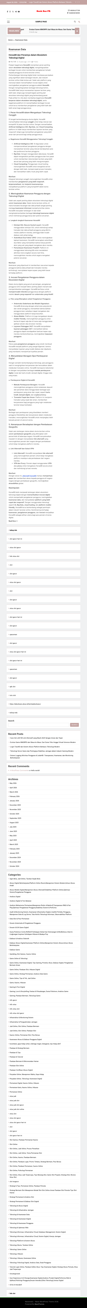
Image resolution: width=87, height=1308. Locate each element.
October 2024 (14, 866)
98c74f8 (13, 62)
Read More (12, 521)
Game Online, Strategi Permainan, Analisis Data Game (29, 974)
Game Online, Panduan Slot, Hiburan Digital (25, 970)
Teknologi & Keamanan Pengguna (21, 1223)
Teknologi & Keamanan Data (20, 1215)
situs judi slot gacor (17, 1105)
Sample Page (41, 22)
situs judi (13, 1096)
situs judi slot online (17, 1109)
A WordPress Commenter (19, 770)
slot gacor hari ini (16, 539)
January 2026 (14, 801)
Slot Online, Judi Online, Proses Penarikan (24, 1149)
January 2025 (14, 853)
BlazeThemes (39, 1304)
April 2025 (13, 840)
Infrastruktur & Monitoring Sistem (21, 1018)
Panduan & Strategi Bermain (19, 1048)
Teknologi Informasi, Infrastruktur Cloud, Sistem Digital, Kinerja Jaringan (35, 1236)
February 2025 (15, 849)
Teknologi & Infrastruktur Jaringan (22, 1210)
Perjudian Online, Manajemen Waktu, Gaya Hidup (27, 1074)
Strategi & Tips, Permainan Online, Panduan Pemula (28, 1186)
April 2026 (13, 788)
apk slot (12, 687)
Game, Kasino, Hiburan (18, 983)
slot (11, 565)
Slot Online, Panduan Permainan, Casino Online (26, 1166)
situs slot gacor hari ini (18, 652)
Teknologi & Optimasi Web (19, 1228)
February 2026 (15, 796)
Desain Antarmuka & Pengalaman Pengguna (25, 923)
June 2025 (13, 831)
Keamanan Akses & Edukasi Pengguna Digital (26, 1039)
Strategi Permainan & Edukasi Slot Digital (24, 1201)
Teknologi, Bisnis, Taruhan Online (21, 1245)
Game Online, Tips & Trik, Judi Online (23, 978)
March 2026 (14, 792)
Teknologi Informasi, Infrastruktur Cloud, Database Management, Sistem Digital (38, 1232)
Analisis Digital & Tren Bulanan (20, 901)
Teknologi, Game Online (18, 1249)
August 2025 (14, 823)
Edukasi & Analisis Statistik (19, 939)
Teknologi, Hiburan (16, 1254)
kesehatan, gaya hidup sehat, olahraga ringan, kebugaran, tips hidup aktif (35, 1044)
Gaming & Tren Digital (17, 987)
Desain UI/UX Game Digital (19, 927)
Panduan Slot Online (17, 1066)
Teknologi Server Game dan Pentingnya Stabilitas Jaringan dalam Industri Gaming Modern (52, 2)
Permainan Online (16, 1092)
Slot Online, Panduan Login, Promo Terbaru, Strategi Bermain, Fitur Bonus (35, 1162)
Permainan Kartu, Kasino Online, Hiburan (24, 1087)
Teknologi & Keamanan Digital (20, 1219)
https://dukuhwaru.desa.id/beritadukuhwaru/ (25, 704)
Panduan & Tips (15, 1053)
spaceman (13, 634)
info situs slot (15, 1009)
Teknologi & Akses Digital (19, 1206)
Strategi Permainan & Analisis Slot (22, 1197)
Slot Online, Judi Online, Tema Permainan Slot (26, 1153)
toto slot (13, 695)
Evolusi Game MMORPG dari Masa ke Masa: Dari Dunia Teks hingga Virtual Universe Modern (43, 742)
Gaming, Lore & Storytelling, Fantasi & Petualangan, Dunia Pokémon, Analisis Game (39, 991)
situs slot (13, 1114)
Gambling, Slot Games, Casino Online (23, 954)
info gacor (13, 1000)
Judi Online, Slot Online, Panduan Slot (23, 1031)
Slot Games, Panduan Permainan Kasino (24, 1140)
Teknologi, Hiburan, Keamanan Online (23, 1258)
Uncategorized (15, 1274)
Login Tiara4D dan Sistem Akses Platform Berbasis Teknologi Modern (35, 747)
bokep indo (14, 713)
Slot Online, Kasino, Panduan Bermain (23, 1157)
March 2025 (14, 844)
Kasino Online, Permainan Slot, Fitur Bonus (25, 1035)
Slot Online (13, 1144)
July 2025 (13, 827)
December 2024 (15, 857)
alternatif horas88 (29, 476)
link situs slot (14, 556)
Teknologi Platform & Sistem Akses (22, 1241)
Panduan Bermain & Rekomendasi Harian (24, 1061)
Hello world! (35, 770)
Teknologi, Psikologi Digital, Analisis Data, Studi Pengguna (30, 1263)
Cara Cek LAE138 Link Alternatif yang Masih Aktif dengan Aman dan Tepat (36, 738)
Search (11, 721)
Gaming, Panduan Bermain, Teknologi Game (25, 996)
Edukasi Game (15, 950)
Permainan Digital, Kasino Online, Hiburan (24, 1083)
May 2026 (13, 783)
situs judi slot (14, 1101)
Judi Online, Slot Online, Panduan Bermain (24, 1026)
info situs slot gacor (17, 1013)
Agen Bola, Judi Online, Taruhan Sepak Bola (25, 879)
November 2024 (15, 862)
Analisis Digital (15, 897)
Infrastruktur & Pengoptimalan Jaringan (23, 1022)
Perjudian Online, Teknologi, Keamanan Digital (26, 1079)
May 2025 (13, 836)
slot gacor (13, 574)
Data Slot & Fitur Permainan (19, 919)
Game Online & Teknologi (18, 958)
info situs (13, 1004)
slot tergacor (14, 1182)
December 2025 (15, 805)
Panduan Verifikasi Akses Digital (21, 1070)
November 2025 (15, 809)
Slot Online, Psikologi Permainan (21, 1170)
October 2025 (14, 814)
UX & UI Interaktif (16, 1285)
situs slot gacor (15, 547)
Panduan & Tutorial (16, 1057)
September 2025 (15, 818)
